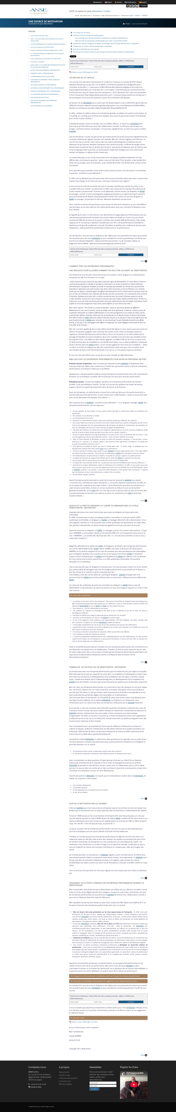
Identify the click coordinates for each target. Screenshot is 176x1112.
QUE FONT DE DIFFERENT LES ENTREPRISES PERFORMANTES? (43, 102)
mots (87, 318)
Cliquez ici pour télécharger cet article (85, 72)
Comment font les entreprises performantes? (88, 35)
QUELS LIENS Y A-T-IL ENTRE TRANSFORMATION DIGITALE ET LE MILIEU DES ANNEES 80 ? (47, 66)
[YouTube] (137, 6)
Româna (119, 2)
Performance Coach (127, 15)
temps (89, 320)
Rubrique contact (78, 1018)
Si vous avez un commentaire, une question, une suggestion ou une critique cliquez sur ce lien (104, 981)
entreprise (96, 238)
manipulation (84, 606)
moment (111, 451)
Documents (96, 15)
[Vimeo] (134, 6)
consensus (135, 124)
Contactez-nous (65, 1081)
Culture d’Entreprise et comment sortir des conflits (45, 59)
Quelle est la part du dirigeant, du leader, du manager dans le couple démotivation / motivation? (106, 43)
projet (96, 549)
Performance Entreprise (112, 15)
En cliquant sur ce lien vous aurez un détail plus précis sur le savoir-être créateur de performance (106, 976)
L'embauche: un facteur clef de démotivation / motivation (92, 46)
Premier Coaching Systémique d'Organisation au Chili (46, 50)
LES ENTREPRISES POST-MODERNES (41, 106)
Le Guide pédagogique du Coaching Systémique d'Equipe (47, 44)
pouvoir (122, 575)
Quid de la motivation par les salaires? (86, 49)
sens (101, 449)
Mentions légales (65, 1084)
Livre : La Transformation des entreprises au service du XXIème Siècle (46, 40)
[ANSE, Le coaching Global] (123, 24)
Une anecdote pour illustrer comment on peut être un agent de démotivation (101, 38)
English (109, 2)
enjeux (86, 577)
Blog (103, 15)
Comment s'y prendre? (37, 62)
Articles (137, 15)
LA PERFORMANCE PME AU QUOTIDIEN (42, 76)
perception (87, 103)
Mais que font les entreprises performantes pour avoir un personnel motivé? (101, 41)
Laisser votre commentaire (81, 595)
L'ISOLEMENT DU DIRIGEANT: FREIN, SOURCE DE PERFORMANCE (44, 81)
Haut (143, 261)
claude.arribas (35, 1087)
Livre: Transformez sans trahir (39, 36)
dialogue (104, 855)
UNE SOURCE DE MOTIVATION (39, 97)
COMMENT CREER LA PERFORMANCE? (42, 73)
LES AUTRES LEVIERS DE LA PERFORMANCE (43, 85)
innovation (85, 917)
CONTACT (145, 15)
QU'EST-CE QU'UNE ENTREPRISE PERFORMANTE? (45, 70)
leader (142, 191)
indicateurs (103, 622)
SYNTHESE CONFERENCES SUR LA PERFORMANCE (45, 91)
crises (120, 458)
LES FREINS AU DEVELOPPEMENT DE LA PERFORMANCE (47, 88)
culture (118, 453)
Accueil (77, 15)
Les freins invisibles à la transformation (42, 47)
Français (144, 5)
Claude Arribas (64, 1075)
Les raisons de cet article (81, 33)
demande (90, 776)
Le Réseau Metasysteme (68, 1078)
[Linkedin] (130, 6)
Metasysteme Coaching (101, 11)
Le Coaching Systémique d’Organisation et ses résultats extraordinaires (47, 55)
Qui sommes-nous (85, 15)
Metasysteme (64, 1072)
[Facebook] (127, 6)
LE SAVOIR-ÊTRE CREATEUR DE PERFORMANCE (44, 94)
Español (144, 2)
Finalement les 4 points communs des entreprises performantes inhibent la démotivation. (104, 52)
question (72, 131)
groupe (72, 682)
